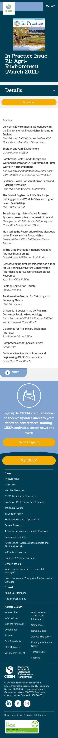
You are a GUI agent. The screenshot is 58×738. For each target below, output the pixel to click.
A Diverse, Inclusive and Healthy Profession (27, 531)
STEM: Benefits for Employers (20, 496)
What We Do (11, 618)
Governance (11, 629)
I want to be (13, 563)
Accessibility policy (41, 636)
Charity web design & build (17, 715)
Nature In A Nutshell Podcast (19, 558)
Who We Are (11, 612)
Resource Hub (12, 478)
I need (9, 587)
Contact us (37, 625)
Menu (49, 6)
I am (8, 473)
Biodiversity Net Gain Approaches (22, 519)
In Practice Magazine (16, 552)
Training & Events (14, 507)
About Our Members (15, 592)
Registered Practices (15, 537)
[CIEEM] (9, 8)
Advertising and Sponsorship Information (39, 616)
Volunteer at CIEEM (15, 653)
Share (15, 372)
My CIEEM (29, 460)
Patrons (9, 635)
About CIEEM (14, 606)
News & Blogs (38, 630)
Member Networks (14, 490)
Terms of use (38, 651)
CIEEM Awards (12, 647)
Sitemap (35, 657)
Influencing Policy (14, 513)
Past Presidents (13, 641)
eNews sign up (29, 442)
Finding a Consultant (15, 598)
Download (29, 102)
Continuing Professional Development (24, 502)
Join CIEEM (10, 484)
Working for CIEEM (14, 623)
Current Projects (13, 525)
